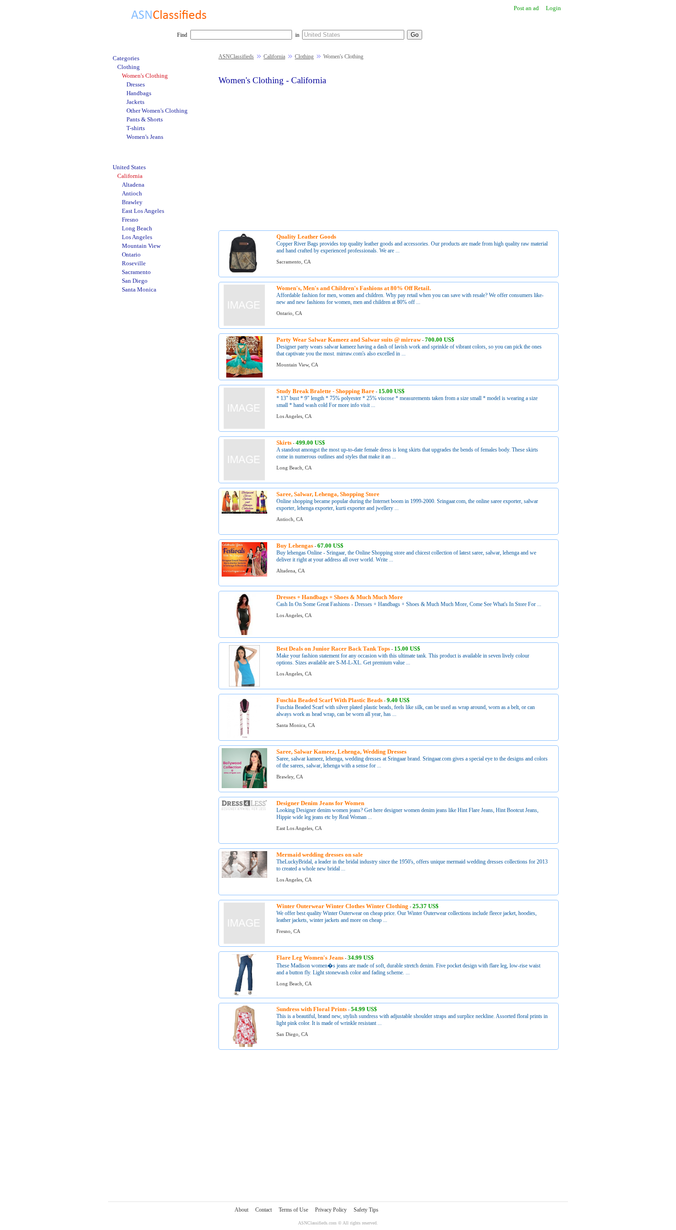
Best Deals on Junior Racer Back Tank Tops (333, 648)
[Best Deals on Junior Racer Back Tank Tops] (244, 684)
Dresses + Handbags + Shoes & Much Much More (339, 597)
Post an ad (526, 8)
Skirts (284, 442)
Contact (263, 1210)
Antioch (132, 193)
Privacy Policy (331, 1210)
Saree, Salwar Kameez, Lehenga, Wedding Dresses (341, 751)
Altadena (133, 184)
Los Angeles (137, 237)
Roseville (134, 263)
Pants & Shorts (144, 119)
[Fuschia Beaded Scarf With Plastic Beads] (244, 736)
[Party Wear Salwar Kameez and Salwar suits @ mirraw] (244, 375)
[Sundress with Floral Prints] (244, 1045)
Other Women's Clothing (157, 110)
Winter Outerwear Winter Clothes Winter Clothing (342, 906)
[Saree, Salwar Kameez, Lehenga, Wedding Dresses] (245, 786)
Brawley (132, 202)
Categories (126, 58)
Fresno (130, 219)
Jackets (135, 101)
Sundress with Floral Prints (311, 1009)
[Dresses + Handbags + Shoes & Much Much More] (244, 633)
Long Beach (137, 228)
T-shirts (135, 128)
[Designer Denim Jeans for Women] (245, 808)
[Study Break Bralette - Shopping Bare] (244, 427)
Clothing (304, 56)
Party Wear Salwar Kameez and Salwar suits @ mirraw (348, 339)
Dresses (135, 84)
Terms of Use (293, 1210)
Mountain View (141, 245)
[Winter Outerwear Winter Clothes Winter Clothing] (244, 942)
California (274, 56)
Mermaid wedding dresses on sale (319, 854)
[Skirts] (244, 478)
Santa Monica (139, 289)
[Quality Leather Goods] (244, 272)
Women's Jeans (144, 136)
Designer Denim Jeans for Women (320, 803)
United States (129, 167)
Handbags (138, 93)
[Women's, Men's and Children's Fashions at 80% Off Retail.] (244, 324)
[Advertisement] (388, 156)
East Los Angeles (143, 210)
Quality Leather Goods (306, 236)
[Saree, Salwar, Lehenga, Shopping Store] (245, 512)
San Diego (135, 280)
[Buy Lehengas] (245, 575)
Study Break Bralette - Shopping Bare (325, 391)
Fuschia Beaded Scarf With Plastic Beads (329, 700)
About (241, 1210)
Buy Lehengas (294, 545)
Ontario (131, 254)
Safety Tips (366, 1210)
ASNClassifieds (236, 56)
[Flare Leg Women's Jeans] (244, 993)
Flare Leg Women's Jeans (310, 957)
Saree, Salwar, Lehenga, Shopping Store (327, 494)
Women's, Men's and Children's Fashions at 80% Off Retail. (353, 288)
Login (553, 8)
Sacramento (136, 272)
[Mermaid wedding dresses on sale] (245, 876)
